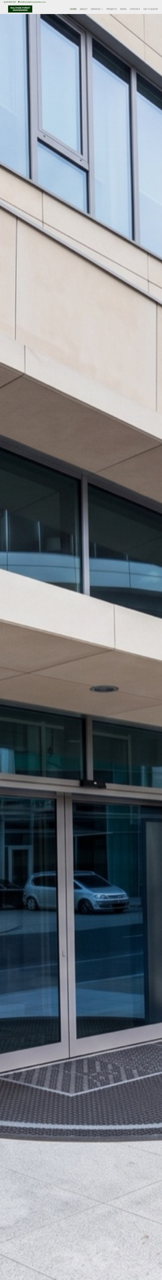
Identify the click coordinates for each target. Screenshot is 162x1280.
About (83, 9)
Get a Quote (150, 9)
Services (96, 9)
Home (73, 9)
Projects (111, 9)
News (123, 9)
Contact (135, 9)
